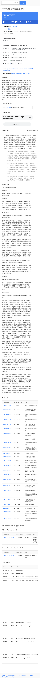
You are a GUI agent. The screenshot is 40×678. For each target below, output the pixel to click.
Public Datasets (23, 675)
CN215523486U (7, 518)
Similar (30, 22)
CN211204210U (7, 460)
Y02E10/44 (8, 107)
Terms (31, 675)
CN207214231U (7, 490)
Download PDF (9, 22)
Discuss (28, 73)
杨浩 (9, 29)
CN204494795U (7, 494)
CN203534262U (7, 511)
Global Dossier (21, 73)
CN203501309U (7, 419)
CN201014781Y (7, 439)
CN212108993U (7, 465)
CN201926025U (7, 480)
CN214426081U (7, 414)
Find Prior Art (20, 22)
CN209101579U (7, 485)
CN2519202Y (6, 504)
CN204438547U (7, 508)
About (3, 675)
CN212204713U (7, 453)
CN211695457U (7, 499)
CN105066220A (7, 409)
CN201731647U (7, 425)
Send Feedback (12, 675)
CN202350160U (7, 471)
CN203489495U (7, 433)
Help (13, 677)
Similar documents (18, 68)
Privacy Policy (5, 677)
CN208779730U (7, 442)
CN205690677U (7, 428)
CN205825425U (7, 456)
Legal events (9, 68)
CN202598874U (7, 448)
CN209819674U (7, 474)
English (15, 26)
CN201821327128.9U (8, 537)
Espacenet (14, 73)
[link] (13, 107)
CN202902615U (7, 405)
